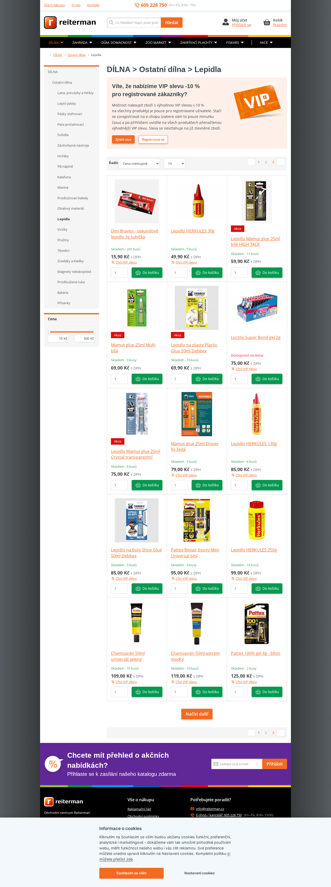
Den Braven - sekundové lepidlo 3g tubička (134, 233)
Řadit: (112, 162)
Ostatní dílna (76, 55)
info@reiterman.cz (210, 809)
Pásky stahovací (69, 113)
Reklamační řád (139, 809)
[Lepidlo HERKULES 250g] (257, 520)
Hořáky (63, 156)
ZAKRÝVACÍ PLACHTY (196, 42)
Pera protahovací (70, 124)
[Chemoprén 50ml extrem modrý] (197, 623)
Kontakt (93, 5)
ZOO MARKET (156, 42)
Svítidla (63, 134)
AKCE (264, 42)
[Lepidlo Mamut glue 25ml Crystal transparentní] (137, 413)
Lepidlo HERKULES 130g (254, 443)
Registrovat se (153, 139)
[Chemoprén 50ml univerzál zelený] (137, 623)
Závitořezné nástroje (73, 145)
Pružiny (63, 240)
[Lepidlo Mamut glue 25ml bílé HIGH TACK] (257, 201)
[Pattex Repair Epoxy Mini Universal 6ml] (197, 520)
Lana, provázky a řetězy (75, 92)
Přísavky (63, 303)
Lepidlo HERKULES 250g (254, 550)
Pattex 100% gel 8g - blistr (256, 653)
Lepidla (63, 219)
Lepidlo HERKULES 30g (193, 231)
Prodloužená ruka (71, 282)
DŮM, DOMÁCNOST (116, 42)
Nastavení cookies (199, 873)
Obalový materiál (70, 208)
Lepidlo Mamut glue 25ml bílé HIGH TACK (255, 241)
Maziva (62, 187)
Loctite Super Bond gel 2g (256, 337)
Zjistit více (123, 139)
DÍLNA (53, 42)
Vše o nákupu (54, 5)
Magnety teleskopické (74, 271)
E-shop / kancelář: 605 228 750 (219, 815)
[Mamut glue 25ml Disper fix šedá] (197, 413)
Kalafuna (64, 177)
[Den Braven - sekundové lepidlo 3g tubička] (137, 201)
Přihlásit (275, 764)
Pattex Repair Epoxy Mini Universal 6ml (195, 552)
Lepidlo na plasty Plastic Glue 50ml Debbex (194, 347)
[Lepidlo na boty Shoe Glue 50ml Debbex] (137, 520)
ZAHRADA (79, 42)
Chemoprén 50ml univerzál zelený (128, 656)
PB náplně (65, 166)
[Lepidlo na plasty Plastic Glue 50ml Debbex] (197, 307)
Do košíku (150, 272)
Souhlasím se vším (131, 873)
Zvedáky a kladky (70, 261)
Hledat (171, 22)
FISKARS (232, 42)
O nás (76, 5)
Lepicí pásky (66, 103)
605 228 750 (154, 5)
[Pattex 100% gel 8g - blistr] (257, 623)
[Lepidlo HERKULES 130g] (257, 413)
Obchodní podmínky (143, 816)
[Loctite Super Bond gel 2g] (257, 307)
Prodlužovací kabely (72, 198)
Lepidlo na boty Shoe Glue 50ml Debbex (136, 552)
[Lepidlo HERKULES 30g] (197, 201)
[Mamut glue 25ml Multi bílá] (137, 307)
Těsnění (63, 250)
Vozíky (62, 229)
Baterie (62, 292)
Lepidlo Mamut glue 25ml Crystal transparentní (135, 454)
